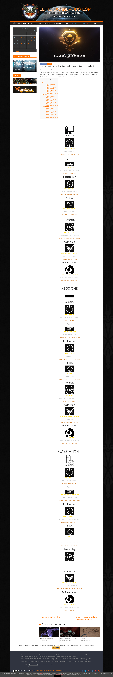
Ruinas (83, 639)
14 (24, 40)
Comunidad (57, 23)
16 (31, 40)
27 (21, 47)
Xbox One (83, 69)
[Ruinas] (90, 627)
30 (31, 47)
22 (28, 43)
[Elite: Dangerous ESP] (56, 2)
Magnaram (52, 69)
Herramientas (48, 23)
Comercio (50, 91)
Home (18, 23)
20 (21, 43)
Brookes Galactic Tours (68, 639)
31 (34, 47)
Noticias (33, 23)
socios (41, 673)
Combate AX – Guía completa (49, 617)
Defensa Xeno (52, 93)
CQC (49, 85)
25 (14, 47)
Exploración (51, 87)
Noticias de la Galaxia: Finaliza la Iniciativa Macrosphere (86, 618)
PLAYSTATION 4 (46, 107)
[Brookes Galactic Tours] (70, 627)
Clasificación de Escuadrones (63, 69)
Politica (50, 88)
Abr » (17, 51)
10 (34, 37)
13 (21, 40)
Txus (25, 67)
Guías (39, 23)
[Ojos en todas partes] (49, 627)
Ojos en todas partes (47, 639)
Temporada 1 (77, 69)
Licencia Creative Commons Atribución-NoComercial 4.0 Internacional (47, 670)
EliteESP (65, 23)
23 (31, 43)
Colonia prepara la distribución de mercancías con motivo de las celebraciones (24, 61)
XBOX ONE (44, 94)
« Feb (14, 51)
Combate (50, 84)
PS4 (73, 69)
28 (24, 47)
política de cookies (59, 674)
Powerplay (51, 90)
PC (71, 69)
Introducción (25, 23)
